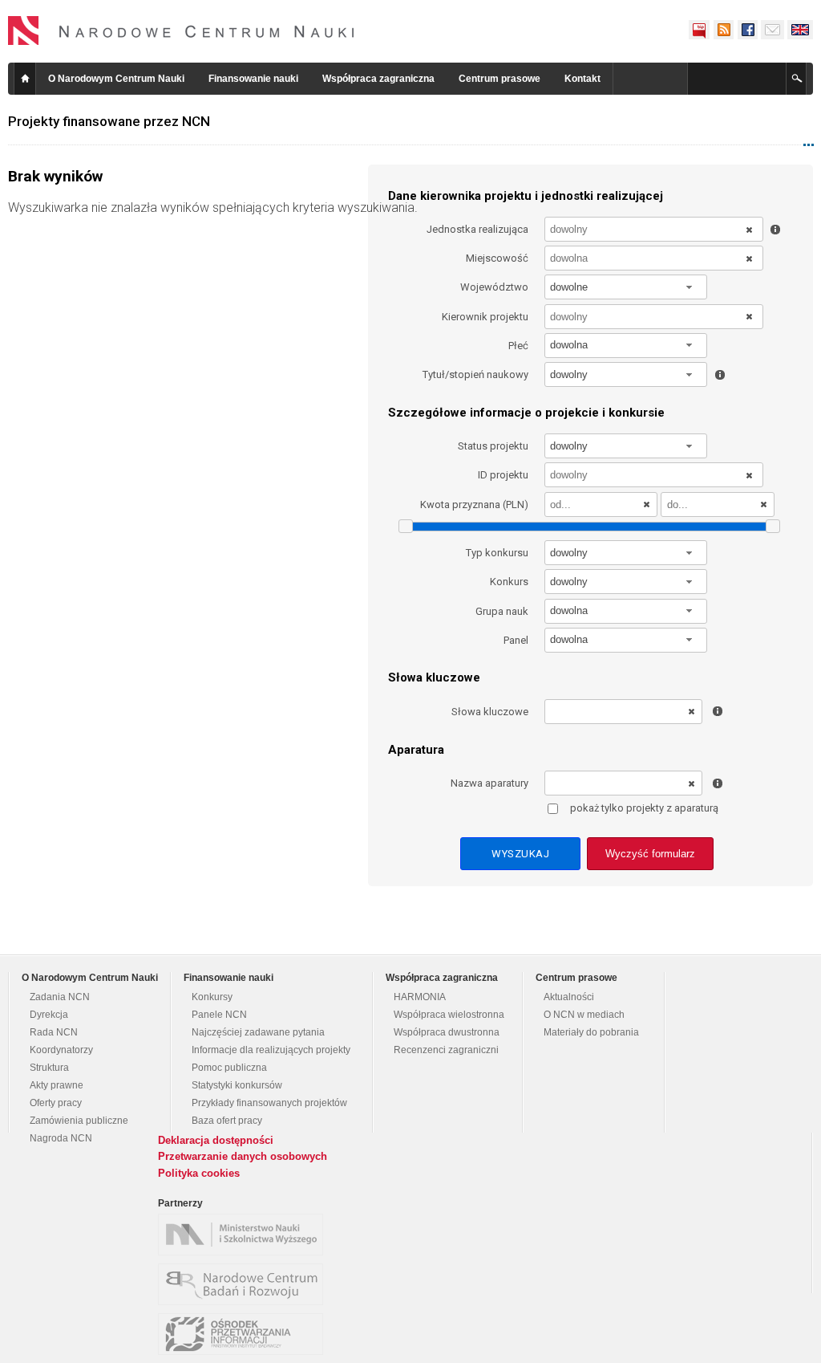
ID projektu (503, 475)
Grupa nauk (501, 611)
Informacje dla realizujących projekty (271, 1050)
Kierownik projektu (485, 317)
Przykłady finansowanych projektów (269, 1103)
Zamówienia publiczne (79, 1120)
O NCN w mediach (584, 1014)
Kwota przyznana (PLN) (474, 504)
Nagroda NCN (61, 1138)
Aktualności (569, 997)
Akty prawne (56, 1085)
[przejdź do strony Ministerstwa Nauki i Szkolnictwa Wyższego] (244, 1234)
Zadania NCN (60, 997)
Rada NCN (54, 1032)
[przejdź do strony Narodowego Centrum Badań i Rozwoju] (244, 1284)
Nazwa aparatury (489, 783)
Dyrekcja (49, 1014)
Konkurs (509, 582)
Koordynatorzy (61, 1050)
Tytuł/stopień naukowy (475, 374)
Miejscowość (497, 258)
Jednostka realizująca (477, 229)
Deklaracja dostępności (215, 1140)
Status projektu (493, 446)
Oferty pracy (56, 1103)
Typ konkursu (497, 553)
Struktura (49, 1067)
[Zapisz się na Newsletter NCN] (772, 29)
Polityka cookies (199, 1173)
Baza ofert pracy (227, 1120)
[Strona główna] (181, 30)
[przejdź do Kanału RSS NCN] (723, 29)
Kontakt (582, 78)
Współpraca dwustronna (446, 1032)
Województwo (494, 287)
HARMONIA (420, 997)
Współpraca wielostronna (449, 1014)
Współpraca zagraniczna (378, 78)
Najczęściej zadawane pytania (258, 1032)
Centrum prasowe (499, 78)
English (800, 29)
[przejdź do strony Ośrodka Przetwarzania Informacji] (244, 1334)
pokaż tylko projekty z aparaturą (644, 808)
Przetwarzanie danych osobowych (242, 1156)
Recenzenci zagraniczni (446, 1050)
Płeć (518, 346)
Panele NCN (219, 1014)
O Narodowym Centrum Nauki (116, 78)
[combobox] (626, 287)
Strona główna (25, 79)
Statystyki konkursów (237, 1085)
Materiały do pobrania (591, 1032)
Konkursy (212, 997)
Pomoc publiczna (229, 1067)
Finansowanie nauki (253, 78)
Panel (516, 640)
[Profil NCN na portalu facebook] (747, 29)
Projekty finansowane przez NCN (109, 121)
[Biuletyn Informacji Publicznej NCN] (699, 29)
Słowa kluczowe (489, 712)
